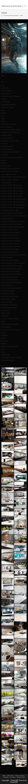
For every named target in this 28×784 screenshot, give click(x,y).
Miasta (3, 121)
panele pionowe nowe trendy (11, 266)
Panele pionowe (7, 257)
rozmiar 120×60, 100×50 (9, 319)
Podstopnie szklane (8, 299)
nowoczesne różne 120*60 (10, 130)
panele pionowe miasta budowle (13, 263)
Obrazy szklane (6, 149)
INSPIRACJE (5, 102)
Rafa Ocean (5, 313)
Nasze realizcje (6, 127)
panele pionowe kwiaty (9, 260)
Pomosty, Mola (6, 302)
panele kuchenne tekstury (10, 246)
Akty (3, 85)
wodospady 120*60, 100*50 (11, 357)
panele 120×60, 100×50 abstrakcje (13, 177)
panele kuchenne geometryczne (12, 227)
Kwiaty (3, 113)
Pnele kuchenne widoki (9, 296)
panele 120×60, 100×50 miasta (12, 191)
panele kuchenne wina (9, 252)
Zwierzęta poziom (7, 360)
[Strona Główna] (1, 15)
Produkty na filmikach (9, 305)
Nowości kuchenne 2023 (10, 141)
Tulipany (4, 335)
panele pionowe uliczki (9, 277)
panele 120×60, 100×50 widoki (12, 213)
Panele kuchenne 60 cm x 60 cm (12, 221)
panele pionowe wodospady (11, 282)
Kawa (3, 110)
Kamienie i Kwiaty (7, 107)
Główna (4, 99)
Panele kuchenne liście (9, 235)
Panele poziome (7, 285)
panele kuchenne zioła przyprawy (13, 255)
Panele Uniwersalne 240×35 (11, 288)
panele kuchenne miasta (10, 238)
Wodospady (5, 355)
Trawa (3, 332)
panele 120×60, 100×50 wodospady (13, 216)
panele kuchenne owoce (10, 244)
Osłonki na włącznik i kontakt (11, 157)
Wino (3, 352)
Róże (3, 321)
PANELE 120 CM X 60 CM (10, 169)
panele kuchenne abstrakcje (11, 224)
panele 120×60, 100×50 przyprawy (13, 205)
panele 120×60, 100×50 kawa (11, 185)
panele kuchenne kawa (9, 230)
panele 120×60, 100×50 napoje (12, 194)
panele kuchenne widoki (10, 249)
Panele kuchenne (7, 219)
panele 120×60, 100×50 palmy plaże (14, 199)
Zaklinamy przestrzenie (11, 6)
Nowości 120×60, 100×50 (10, 132)
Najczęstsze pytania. (8, 124)
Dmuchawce (5, 93)
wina (3, 349)
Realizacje (4, 316)
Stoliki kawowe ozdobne (10, 324)
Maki (3, 118)
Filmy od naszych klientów (10, 96)
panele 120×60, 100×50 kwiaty (12, 188)
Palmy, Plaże (5, 166)
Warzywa (4, 341)
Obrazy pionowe (7, 146)
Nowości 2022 (6, 135)
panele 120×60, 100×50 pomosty (12, 202)
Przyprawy (5, 310)
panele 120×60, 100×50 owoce (12, 196)
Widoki (3, 344)
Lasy (3, 116)
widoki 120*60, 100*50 (9, 346)
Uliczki (3, 338)
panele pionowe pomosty (10, 271)
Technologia (5, 327)
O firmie (4, 144)
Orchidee (4, 155)
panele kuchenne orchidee (10, 241)
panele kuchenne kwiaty (10, 232)
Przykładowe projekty (9, 307)
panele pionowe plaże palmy (11, 269)
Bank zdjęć (5, 88)
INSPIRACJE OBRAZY (8, 105)
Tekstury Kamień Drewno (10, 330)
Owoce (3, 160)
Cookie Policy (6, 91)
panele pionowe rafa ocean (11, 274)
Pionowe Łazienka (7, 291)
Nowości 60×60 (6, 138)
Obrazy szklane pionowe (10, 152)
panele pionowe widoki (9, 280)
